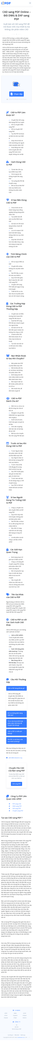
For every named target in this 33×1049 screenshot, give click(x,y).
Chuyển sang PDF (17, 811)
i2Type (15, 1017)
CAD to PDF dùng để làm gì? (16, 688)
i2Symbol (15, 1015)
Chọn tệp (18, 94)
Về (16, 1025)
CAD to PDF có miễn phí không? (16, 732)
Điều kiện (17, 1035)
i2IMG (15, 1013)
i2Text (5, 1015)
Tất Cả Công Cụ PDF (16, 1029)
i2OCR (24, 1013)
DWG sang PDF (17, 806)
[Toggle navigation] (30, 3)
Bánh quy (23, 1035)
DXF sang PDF (16, 808)
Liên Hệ (16, 1027)
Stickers (25, 1017)
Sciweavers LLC (21, 1037)
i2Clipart (25, 1015)
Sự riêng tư (10, 1035)
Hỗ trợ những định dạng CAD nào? (16, 714)
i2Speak (6, 1017)
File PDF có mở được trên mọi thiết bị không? (16, 740)
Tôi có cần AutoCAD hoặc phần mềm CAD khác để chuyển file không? (16, 723)
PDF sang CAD (16, 804)
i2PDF (6, 1013)
